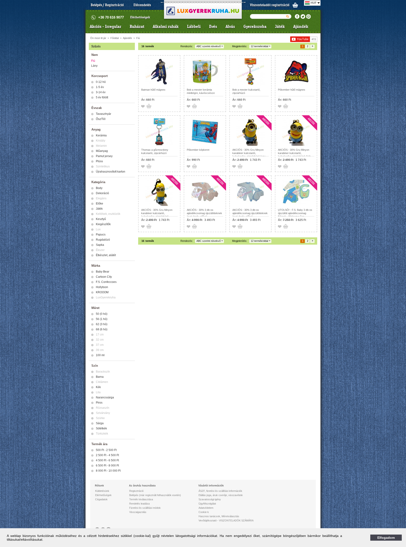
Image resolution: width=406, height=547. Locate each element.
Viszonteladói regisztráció (269, 5)
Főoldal (114, 38)
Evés (213, 26)
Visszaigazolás (137, 512)
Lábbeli (194, 26)
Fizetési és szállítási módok (145, 507)
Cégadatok (101, 499)
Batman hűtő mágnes (153, 89)
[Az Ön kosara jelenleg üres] (295, 5)
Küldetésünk (102, 490)
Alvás (230, 26)
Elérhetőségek (140, 17)
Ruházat (137, 26)
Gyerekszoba (254, 26)
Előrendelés (142, 5)
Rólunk (99, 485)
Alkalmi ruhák (166, 26)
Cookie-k (204, 512)
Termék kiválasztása (141, 499)
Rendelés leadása (139, 503)
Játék (280, 26)
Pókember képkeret (198, 149)
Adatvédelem (206, 507)
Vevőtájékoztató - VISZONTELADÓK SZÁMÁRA (226, 520)
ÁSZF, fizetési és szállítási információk (220, 490)
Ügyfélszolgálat (207, 503)
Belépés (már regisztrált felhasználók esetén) (155, 495)
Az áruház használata (142, 485)
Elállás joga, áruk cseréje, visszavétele (221, 495)
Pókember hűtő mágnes (291, 89)
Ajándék (300, 26)
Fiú (138, 38)
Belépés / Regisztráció (107, 5)
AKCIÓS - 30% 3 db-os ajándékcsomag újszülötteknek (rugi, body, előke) (204, 213)
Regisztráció (136, 490)
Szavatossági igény (210, 499)
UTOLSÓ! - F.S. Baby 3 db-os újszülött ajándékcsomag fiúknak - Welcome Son (295, 213)
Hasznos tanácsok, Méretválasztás (219, 516)
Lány (94, 65)
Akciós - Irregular (105, 26)
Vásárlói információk (211, 485)
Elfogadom (386, 537)
